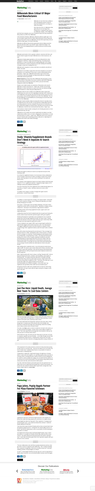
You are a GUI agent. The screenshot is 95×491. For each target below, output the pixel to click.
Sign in (59, 1)
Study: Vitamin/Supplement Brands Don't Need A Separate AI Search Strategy (67, 18)
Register (64, 1)
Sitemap (47, 478)
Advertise (70, 1)
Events (36, 1)
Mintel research (21, 78)
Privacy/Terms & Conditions (55, 478)
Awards (41, 1)
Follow (75, 1)
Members (47, 1)
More (52, 1)
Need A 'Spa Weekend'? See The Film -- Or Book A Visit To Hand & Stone (67, 28)
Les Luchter (20, 145)
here (26, 328)
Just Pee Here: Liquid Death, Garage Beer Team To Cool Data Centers (67, 21)
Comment (20, 125)
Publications (30, 1)
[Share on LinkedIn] (21, 122)
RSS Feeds (43, 478)
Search (55, 1)
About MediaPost (26, 478)
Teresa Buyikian (21, 293)
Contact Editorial (37, 478)
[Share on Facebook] (18, 122)
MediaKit (31, 478)
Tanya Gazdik (21, 18)
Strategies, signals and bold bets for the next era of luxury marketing (68, 42)
